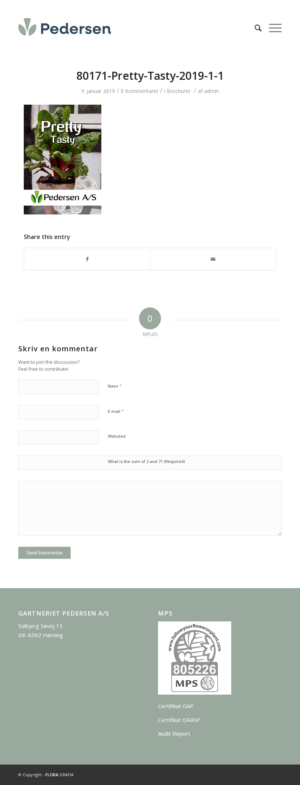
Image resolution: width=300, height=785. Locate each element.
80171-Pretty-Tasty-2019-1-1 (150, 75)
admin (211, 90)
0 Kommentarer (139, 90)
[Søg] (254, 27)
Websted (116, 436)
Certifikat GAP (176, 706)
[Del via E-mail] (213, 259)
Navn (115, 385)
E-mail (116, 411)
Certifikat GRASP (179, 720)
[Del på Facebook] (87, 259)
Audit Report (174, 733)
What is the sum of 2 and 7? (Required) (146, 461)
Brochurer (179, 90)
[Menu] (272, 27)
